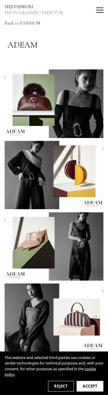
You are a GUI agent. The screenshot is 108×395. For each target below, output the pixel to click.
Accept (90, 386)
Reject (61, 386)
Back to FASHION (22, 23)
